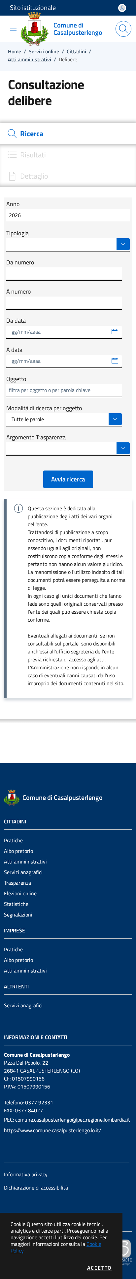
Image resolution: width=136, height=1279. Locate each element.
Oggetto (16, 379)
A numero (18, 291)
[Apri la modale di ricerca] (123, 29)
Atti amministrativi (25, 861)
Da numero (20, 262)
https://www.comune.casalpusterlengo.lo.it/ (52, 1130)
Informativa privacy (26, 1174)
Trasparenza (17, 883)
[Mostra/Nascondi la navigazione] (13, 28)
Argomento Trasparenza (36, 437)
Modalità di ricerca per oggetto (44, 408)
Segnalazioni (18, 914)
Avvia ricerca (68, 479)
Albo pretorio (18, 851)
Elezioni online (20, 893)
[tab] (68, 133)
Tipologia (17, 233)
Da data (16, 320)
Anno (13, 204)
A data (14, 350)
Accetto (99, 1267)
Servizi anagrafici (23, 872)
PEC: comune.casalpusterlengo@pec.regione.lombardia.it (67, 1120)
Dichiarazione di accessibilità (36, 1188)
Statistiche (16, 904)
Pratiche (13, 840)
